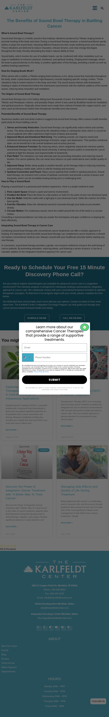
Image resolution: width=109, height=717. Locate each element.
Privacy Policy (38, 372)
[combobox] (28, 357)
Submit (54, 380)
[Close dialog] (84, 327)
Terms (47, 372)
